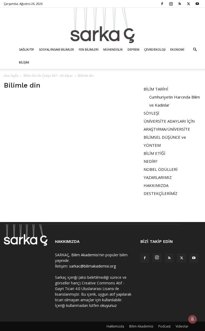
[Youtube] (197, 3)
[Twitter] (188, 3)
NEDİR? (150, 161)
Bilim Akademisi (84, 254)
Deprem (133, 49)
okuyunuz (108, 305)
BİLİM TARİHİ (156, 89)
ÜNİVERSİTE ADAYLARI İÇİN (169, 121)
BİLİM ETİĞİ (154, 153)
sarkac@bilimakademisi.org (92, 266)
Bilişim (24, 62)
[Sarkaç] (102, 25)
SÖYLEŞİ (151, 113)
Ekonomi (177, 49)
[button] (194, 49)
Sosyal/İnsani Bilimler (56, 49)
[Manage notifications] (192, 319)
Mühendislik (113, 49)
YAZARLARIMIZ (158, 177)
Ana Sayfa (11, 75)
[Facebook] (162, 3)
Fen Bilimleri (88, 49)
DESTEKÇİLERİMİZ (161, 193)
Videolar (182, 326)
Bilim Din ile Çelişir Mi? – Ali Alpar (48, 75)
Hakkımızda (115, 326)
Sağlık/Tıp (26, 49)
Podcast (164, 326)
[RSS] (180, 3)
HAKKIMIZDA (156, 185)
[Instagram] (171, 3)
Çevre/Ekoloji (154, 49)
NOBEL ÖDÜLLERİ (161, 169)
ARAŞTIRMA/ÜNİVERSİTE (167, 129)
